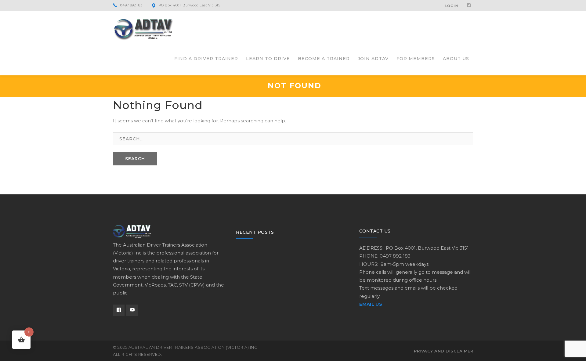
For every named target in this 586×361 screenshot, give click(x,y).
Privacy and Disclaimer (443, 350)
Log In (451, 6)
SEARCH (135, 158)
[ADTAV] (143, 28)
